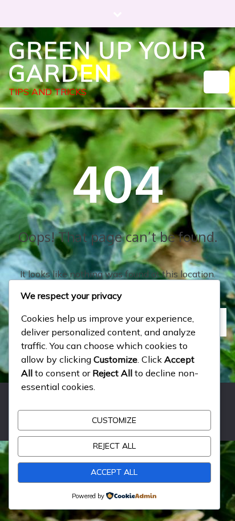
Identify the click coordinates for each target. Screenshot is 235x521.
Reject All (114, 446)
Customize (114, 420)
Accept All (114, 472)
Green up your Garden (107, 61)
